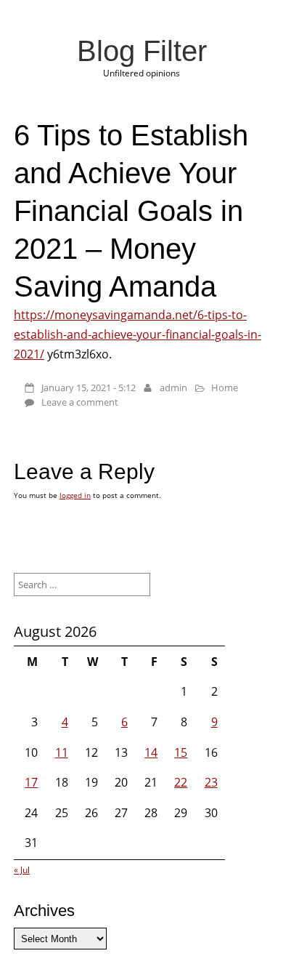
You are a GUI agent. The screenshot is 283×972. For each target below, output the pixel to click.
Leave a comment (79, 402)
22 (180, 782)
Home (224, 387)
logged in (75, 495)
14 (150, 752)
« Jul (22, 870)
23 (211, 782)
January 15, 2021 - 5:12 (88, 387)
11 (61, 752)
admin (173, 387)
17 (31, 782)
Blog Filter (142, 51)
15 (180, 752)
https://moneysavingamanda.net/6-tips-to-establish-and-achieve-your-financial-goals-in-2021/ (137, 334)
